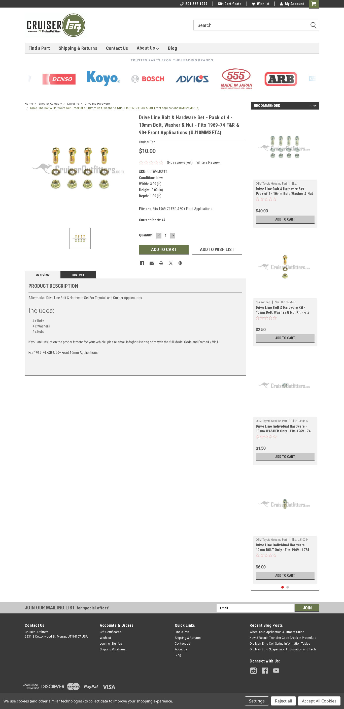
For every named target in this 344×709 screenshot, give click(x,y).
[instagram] (253, 671)
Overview (42, 275)
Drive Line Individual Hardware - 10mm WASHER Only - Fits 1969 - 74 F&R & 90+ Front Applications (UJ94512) (283, 429)
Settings (257, 701)
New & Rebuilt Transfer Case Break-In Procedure (283, 638)
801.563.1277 (196, 4)
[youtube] (276, 671)
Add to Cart (285, 219)
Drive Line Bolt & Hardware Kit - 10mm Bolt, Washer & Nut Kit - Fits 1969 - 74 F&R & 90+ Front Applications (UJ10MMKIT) (282, 310)
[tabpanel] (285, 170)
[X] (171, 263)
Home (29, 103)
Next (315, 106)
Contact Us (117, 48)
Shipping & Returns (78, 48)
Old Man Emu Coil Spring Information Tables (280, 643)
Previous (310, 106)
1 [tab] (282, 587)
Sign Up (117, 643)
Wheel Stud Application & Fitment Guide (277, 632)
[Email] (152, 263)
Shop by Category (50, 103)
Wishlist (263, 4)
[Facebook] (142, 263)
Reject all (283, 701)
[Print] (161, 263)
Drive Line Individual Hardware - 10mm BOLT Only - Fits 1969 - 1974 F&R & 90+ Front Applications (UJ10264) (282, 548)
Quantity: (146, 235)
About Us (146, 48)
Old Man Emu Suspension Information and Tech (283, 649)
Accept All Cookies (319, 701)
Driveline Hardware (97, 103)
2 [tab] (287, 587)
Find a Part (39, 48)
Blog (172, 48)
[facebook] (265, 671)
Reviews (78, 275)
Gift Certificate (230, 4)
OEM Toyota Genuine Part (271, 183)
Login (103, 643)
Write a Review (208, 162)
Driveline (73, 103)
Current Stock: (152, 220)
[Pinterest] (180, 263)
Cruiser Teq (263, 302)
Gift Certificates (110, 632)
